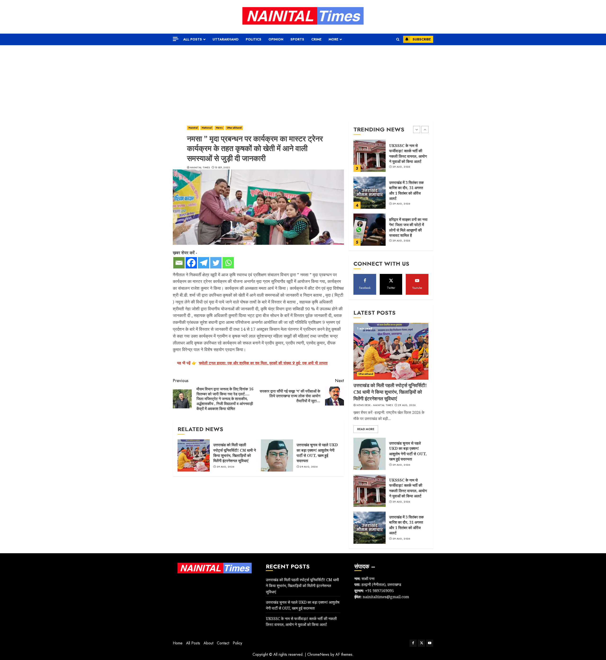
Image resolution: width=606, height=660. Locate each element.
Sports (297, 39)
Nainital (193, 127)
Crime (316, 39)
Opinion (275, 39)
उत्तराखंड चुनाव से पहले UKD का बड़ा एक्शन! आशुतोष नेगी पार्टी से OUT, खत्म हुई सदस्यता (317, 452)
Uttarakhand (226, 39)
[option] (391, 158)
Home (178, 643)
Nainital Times (200, 167)
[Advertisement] (303, 81)
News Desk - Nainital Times (374, 405)
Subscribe (422, 39)
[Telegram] (203, 262)
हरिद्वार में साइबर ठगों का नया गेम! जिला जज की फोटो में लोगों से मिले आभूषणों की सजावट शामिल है (408, 227)
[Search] (398, 39)
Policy (237, 643)
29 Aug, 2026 (225, 466)
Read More (365, 429)
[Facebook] (191, 262)
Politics (253, 39)
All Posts (192, 39)
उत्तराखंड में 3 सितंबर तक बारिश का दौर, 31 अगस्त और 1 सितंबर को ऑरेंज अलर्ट (406, 190)
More (333, 39)
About (208, 643)
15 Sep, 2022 (222, 167)
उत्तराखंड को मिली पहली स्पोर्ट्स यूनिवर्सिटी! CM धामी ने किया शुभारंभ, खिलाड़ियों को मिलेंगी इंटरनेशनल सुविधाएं (234, 452)
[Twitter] (216, 262)
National (207, 127)
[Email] (179, 262)
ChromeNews (318, 654)
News (219, 127)
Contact (223, 643)
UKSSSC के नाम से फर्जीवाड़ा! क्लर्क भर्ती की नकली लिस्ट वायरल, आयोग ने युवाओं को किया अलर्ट (408, 153)
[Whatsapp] (228, 262)
